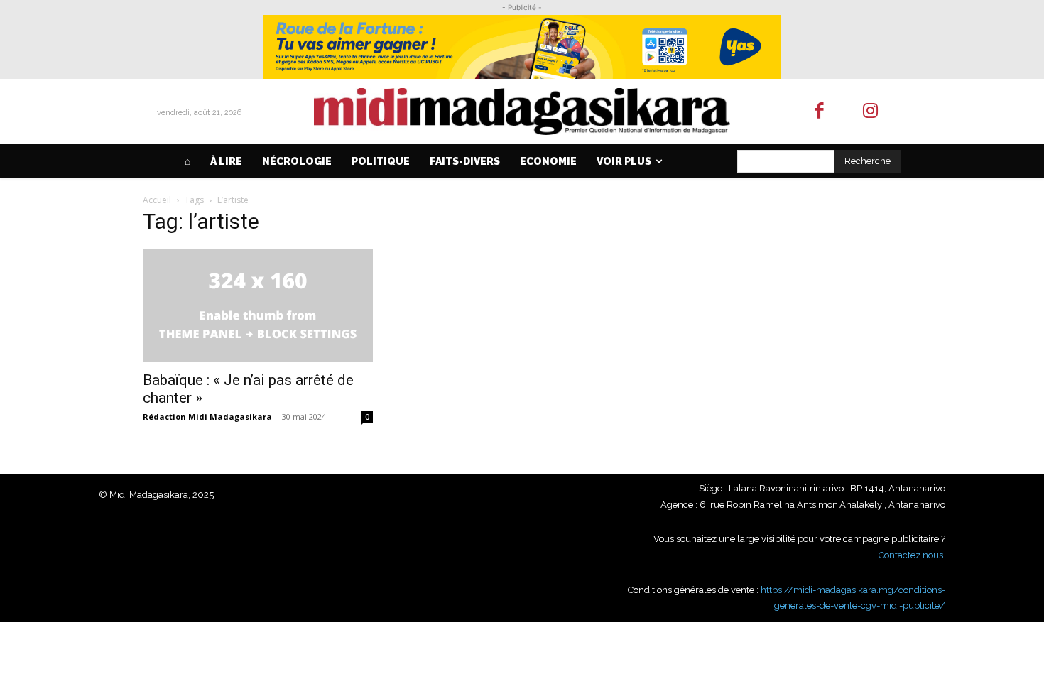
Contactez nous (911, 555)
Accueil (157, 200)
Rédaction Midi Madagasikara (207, 416)
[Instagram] (871, 111)
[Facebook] (819, 111)
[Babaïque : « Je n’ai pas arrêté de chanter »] (258, 305)
